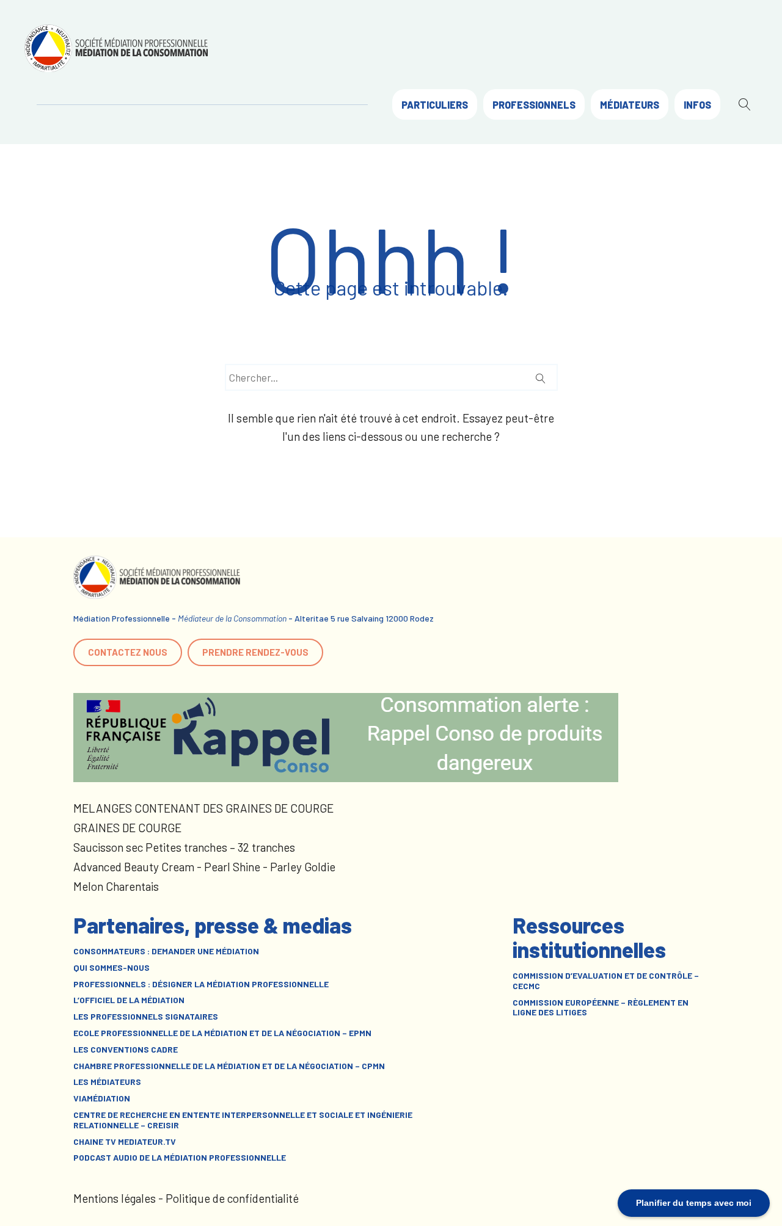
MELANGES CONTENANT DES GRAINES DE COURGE (203, 808)
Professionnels (534, 105)
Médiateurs (629, 105)
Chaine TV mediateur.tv (124, 1142)
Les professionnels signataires (145, 1016)
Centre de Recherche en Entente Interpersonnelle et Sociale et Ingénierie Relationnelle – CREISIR (242, 1120)
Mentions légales (114, 1198)
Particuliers (434, 105)
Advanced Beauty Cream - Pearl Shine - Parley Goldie (204, 867)
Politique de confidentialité (232, 1198)
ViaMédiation (101, 1098)
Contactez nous (127, 652)
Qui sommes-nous (111, 968)
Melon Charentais (116, 886)
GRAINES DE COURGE (127, 828)
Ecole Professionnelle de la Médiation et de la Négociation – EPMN (222, 1033)
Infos (697, 105)
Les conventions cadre (125, 1049)
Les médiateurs (107, 1082)
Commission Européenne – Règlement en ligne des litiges (601, 1008)
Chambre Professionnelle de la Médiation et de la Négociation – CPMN (229, 1066)
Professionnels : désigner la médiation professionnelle (201, 984)
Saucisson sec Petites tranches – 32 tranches (184, 847)
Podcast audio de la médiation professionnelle (179, 1158)
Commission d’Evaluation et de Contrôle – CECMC (606, 981)
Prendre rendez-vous (255, 652)
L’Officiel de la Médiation (129, 1000)
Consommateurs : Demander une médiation (166, 951)
